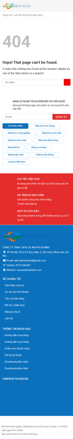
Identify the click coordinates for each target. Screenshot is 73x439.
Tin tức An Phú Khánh (17, 291)
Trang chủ (7, 15)
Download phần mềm (16, 361)
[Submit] (67, 82)
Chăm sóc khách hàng (17, 348)
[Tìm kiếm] (61, 6)
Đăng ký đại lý (12, 311)
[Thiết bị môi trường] (27, 6)
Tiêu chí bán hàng (14, 298)
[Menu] (68, 6)
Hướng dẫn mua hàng (17, 335)
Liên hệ (9, 318)
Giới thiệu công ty (14, 285)
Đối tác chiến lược (15, 305)
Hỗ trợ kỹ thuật (13, 355)
